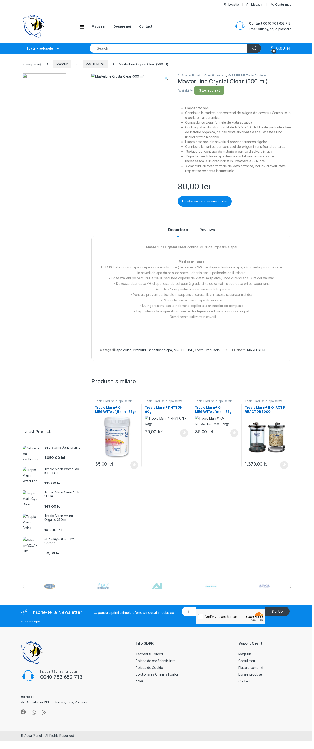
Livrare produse (250, 674)
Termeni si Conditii (149, 654)
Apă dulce (184, 75)
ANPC (140, 681)
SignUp (277, 611)
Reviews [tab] (207, 230)
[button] (166, 78)
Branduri (62, 64)
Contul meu (283, 4)
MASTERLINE (95, 64)
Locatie (233, 4)
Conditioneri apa (215, 75)
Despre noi (122, 26)
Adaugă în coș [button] (132, 465)
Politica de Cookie (149, 668)
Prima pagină (32, 64)
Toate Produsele (257, 75)
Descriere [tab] (178, 230)
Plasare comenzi (250, 668)
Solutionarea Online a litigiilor (157, 674)
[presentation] (290, 586)
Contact (145, 26)
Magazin (257, 4)
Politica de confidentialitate (156, 661)
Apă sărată (126, 401)
